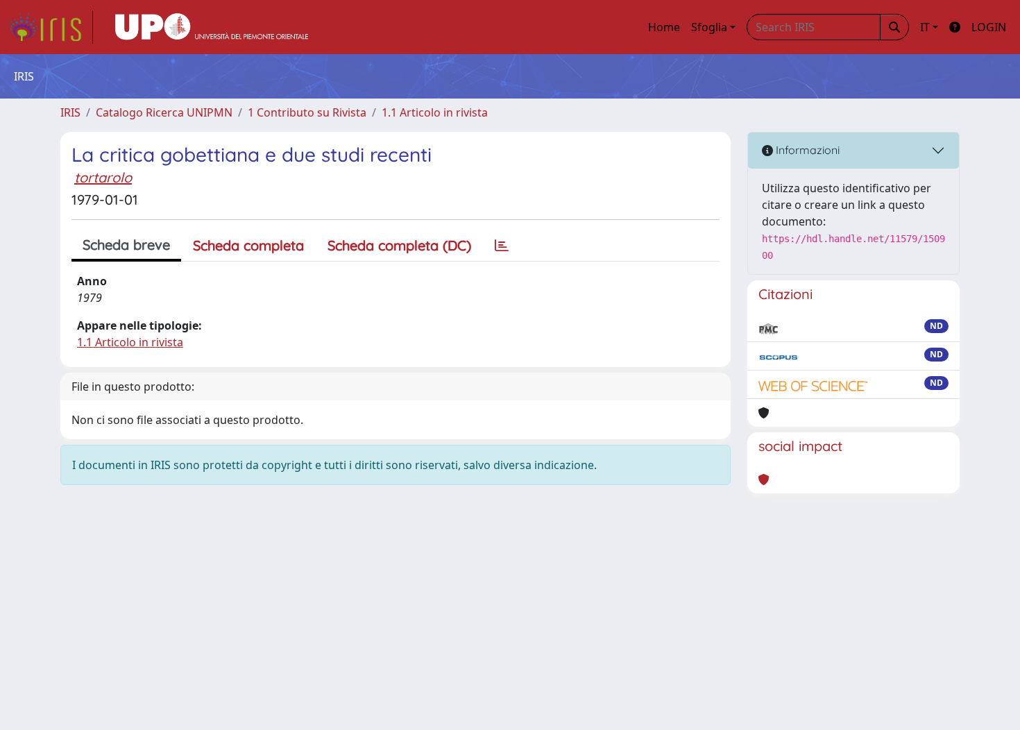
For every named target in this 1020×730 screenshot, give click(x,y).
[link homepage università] (211, 27)
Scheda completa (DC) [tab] (399, 245)
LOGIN (988, 27)
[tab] (501, 245)
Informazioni (806, 150)
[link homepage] (50, 27)
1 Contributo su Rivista (307, 112)
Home (664, 27)
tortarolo (103, 177)
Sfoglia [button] (709, 27)
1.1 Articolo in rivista (435, 112)
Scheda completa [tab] (248, 245)
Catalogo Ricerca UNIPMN (164, 112)
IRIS (70, 112)
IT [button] (925, 27)
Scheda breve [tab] (126, 244)
